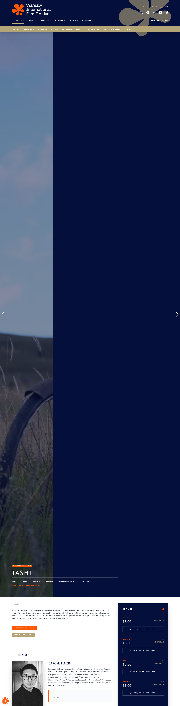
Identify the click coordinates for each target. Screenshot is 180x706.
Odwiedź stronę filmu (23, 635)
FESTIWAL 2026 (18, 21)
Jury (105, 29)
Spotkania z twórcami (48, 29)
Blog (129, 29)
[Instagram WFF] (154, 12)
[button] (5, 701)
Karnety (79, 29)
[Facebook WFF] (147, 12)
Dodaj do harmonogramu (145, 629)
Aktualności (93, 29)
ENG (166, 6)
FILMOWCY (44, 21)
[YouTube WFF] (160, 12)
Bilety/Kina (29, 29)
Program (16, 29)
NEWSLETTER (87, 21)
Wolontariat (116, 29)
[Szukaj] (141, 12)
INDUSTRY (74, 21)
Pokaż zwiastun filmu (25, 628)
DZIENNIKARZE (59, 21)
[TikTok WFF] (167, 12)
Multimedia (67, 29)
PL (162, 6)
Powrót (16, 604)
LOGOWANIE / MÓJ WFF (158, 21)
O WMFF (32, 21)
